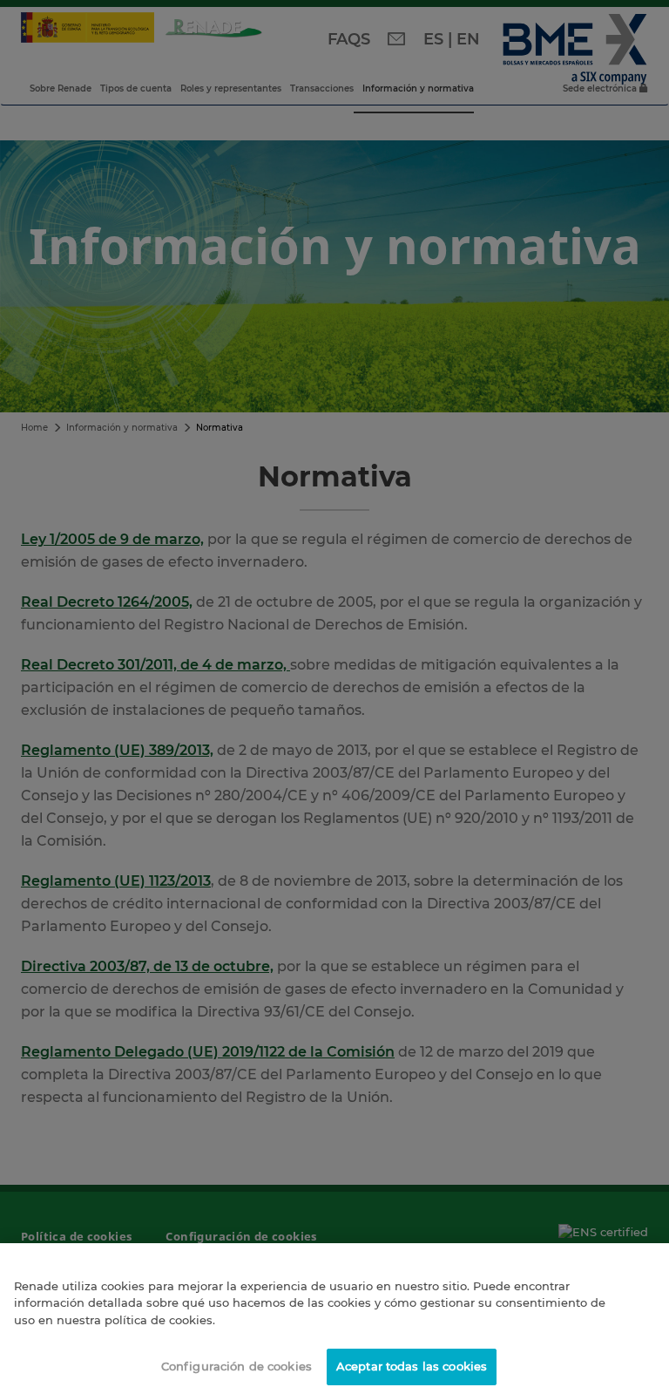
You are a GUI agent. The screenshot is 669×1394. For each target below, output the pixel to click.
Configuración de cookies (236, 1366)
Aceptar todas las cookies (411, 1366)
